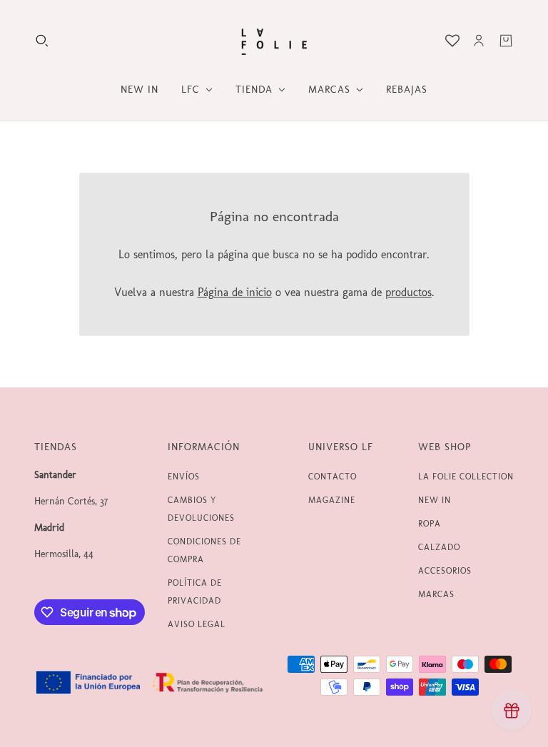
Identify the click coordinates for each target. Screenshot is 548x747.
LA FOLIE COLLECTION (466, 477)
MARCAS (436, 594)
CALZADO (439, 547)
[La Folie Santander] (274, 41)
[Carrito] (506, 41)
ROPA (429, 524)
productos (408, 292)
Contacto (332, 477)
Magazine (331, 500)
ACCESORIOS (445, 571)
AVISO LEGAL (196, 624)
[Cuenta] (479, 41)
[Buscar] (42, 41)
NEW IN (434, 500)
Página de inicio (235, 292)
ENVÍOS (184, 477)
